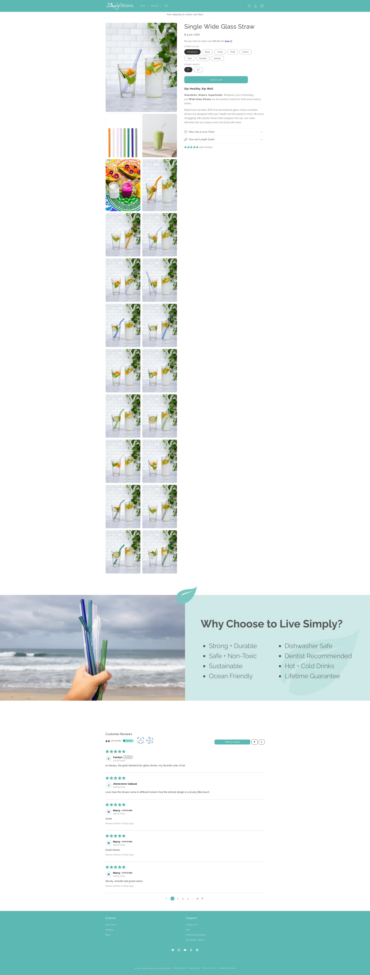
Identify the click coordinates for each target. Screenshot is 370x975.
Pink (233, 52)
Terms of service (209, 968)
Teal (189, 58)
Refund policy (179, 968)
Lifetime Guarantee (196, 935)
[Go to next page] (203, 899)
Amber (217, 58)
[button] (143, 6)
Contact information (227, 968)
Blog (108, 935)
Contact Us (191, 925)
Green (245, 52)
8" (188, 70)
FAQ (188, 930)
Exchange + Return (195, 940)
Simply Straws (148, 968)
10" (198, 70)
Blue (207, 52)
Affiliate (109, 930)
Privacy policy (194, 968)
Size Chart (111, 925)
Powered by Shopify (162, 968)
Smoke (203, 58)
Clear (220, 52)
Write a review (232, 742)
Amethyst (192, 52)
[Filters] (254, 742)
